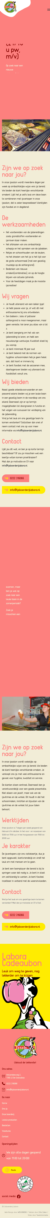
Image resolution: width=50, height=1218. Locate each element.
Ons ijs (4, 1108)
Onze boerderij (8, 1114)
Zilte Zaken (43, 1212)
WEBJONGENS (22, 1212)
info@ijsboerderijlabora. (17, 1089)
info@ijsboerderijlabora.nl (29, 430)
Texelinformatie (42, 1215)
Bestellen (6, 1125)
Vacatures (6, 1130)
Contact (5, 1136)
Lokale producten (9, 1119)
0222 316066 (17, 478)
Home (4, 1103)
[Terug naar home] (16, 9)
